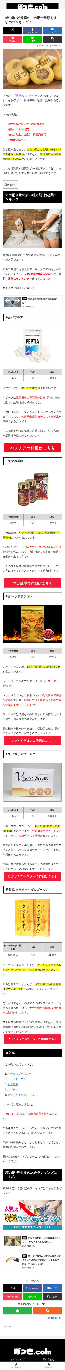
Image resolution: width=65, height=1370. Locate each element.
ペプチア (13, 1089)
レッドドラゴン (17, 1079)
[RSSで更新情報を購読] (47, 1310)
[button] (52, 39)
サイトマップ (18, 1359)
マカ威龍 (13, 1084)
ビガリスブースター (20, 1073)
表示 (13, 184)
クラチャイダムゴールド (22, 1094)
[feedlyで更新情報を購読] (17, 1310)
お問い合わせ (47, 1359)
